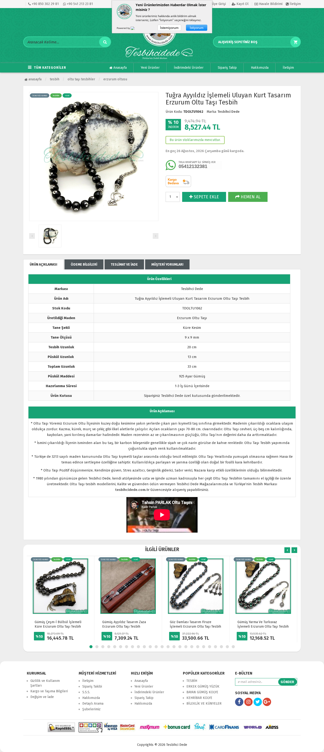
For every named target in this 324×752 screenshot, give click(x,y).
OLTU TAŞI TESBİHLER (81, 79)
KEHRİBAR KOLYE (199, 698)
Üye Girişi (218, 4)
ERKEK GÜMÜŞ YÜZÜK (202, 686)
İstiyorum (197, 28)
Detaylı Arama (92, 704)
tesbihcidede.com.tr (132, 490)
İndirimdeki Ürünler (189, 68)
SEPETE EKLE (206, 196)
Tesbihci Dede (229, 112)
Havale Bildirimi (270, 4)
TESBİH (54, 79)
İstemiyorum (169, 28)
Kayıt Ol (242, 4)
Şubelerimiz (91, 709)
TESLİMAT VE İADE (124, 265)
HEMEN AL (250, 196)
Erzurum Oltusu (115, 79)
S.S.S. (86, 692)
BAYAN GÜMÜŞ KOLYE (202, 692)
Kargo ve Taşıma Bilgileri (49, 691)
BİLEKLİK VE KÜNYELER (204, 704)
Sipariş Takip (227, 68)
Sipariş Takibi (92, 686)
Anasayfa (119, 68)
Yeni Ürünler (150, 68)
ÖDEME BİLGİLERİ (84, 265)
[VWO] (135, 29)
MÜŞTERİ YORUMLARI (167, 265)
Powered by (124, 28)
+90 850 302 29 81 (45, 4)
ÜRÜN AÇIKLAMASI (43, 265)
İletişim (295, 4)
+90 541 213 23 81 (79, 4)
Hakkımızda (259, 68)
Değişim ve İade (42, 697)
